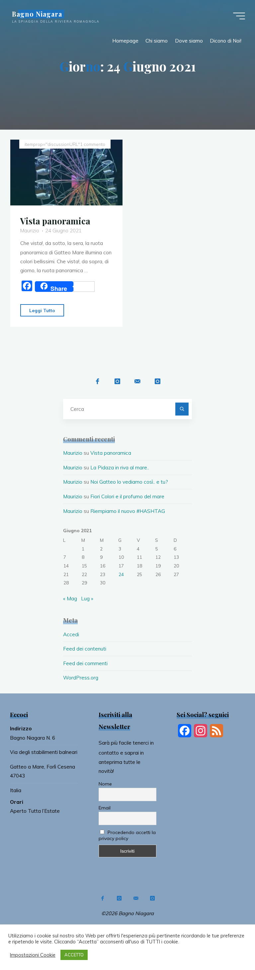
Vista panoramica (55, 220)
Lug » (87, 598)
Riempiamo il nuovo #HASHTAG (127, 511)
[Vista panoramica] (66, 172)
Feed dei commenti (85, 663)
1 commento (92, 144)
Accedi (71, 634)
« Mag (70, 598)
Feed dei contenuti (84, 649)
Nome (105, 784)
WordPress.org (80, 677)
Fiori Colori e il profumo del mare (127, 496)
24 (121, 574)
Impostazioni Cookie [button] (32, 955)
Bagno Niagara (37, 14)
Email (105, 808)
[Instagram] (117, 381)
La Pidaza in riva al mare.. (119, 467)
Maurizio (72, 453)
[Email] (137, 381)
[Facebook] (97, 381)
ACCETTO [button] (74, 954)
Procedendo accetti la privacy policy (127, 835)
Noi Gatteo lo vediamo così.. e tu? (129, 482)
